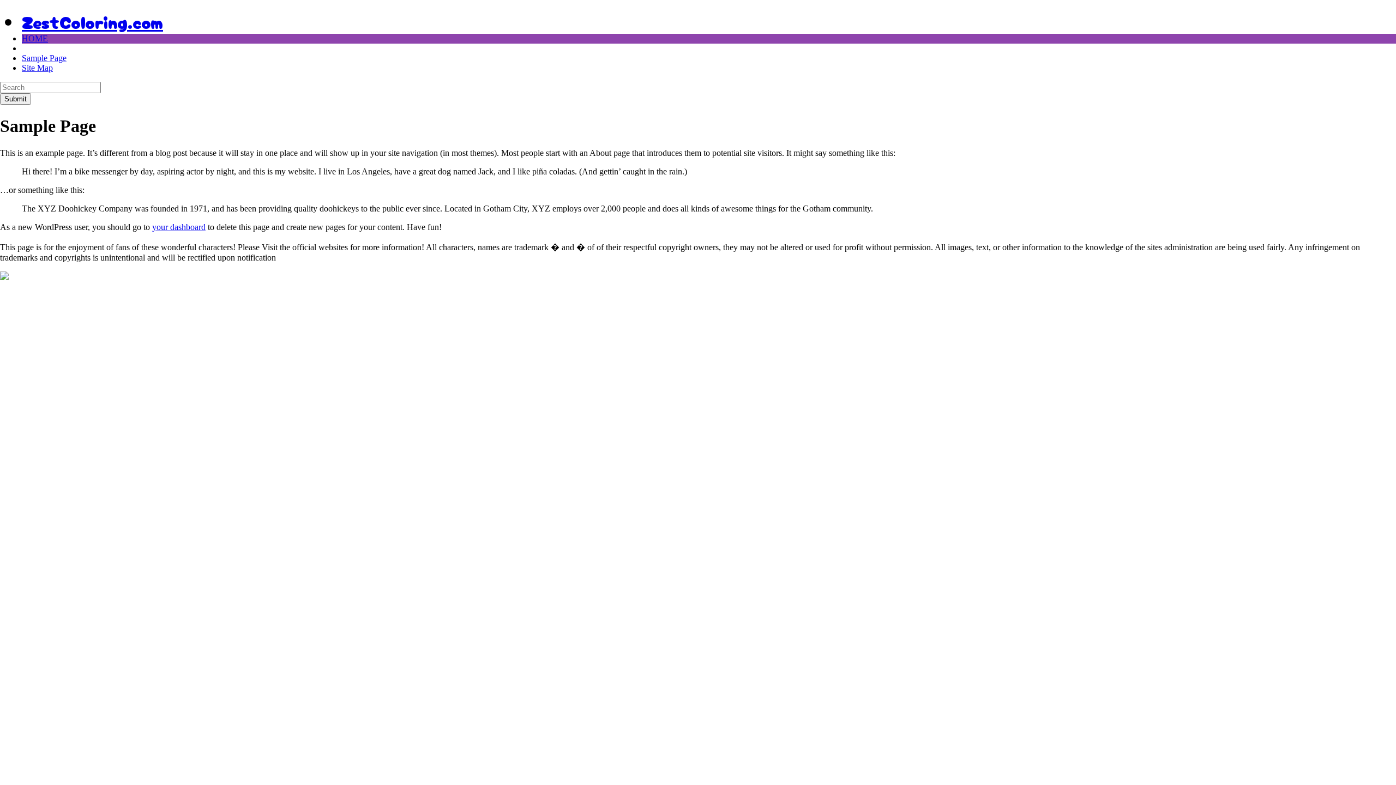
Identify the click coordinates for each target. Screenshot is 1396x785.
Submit (15, 99)
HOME (35, 38)
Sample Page (44, 58)
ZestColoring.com (92, 21)
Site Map (37, 68)
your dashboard (179, 227)
